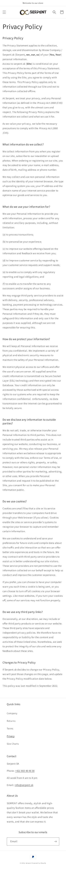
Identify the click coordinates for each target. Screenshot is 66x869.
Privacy (10, 736)
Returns (11, 720)
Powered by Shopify (39, 863)
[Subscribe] (55, 841)
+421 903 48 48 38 (24, 770)
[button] (4, 12)
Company (12, 713)
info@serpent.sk (24, 785)
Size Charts (13, 743)
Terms (10, 728)
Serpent (28, 863)
